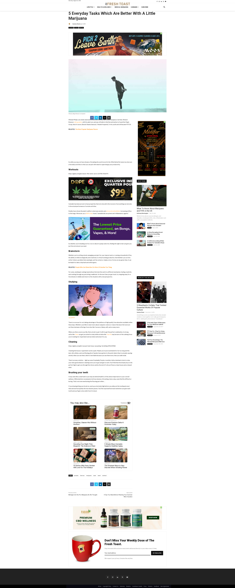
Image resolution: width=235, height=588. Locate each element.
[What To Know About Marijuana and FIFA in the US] (152, 195)
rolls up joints (78, 122)
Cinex (76, 334)
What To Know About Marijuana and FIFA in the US (150, 209)
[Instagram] (112, 577)
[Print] (109, 118)
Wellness (81, 27)
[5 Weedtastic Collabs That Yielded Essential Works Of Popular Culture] (152, 292)
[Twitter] (96, 118)
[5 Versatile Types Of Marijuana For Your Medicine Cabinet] (141, 325)
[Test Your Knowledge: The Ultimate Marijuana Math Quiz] (141, 342)
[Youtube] (127, 577)
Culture (76, 27)
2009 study (89, 213)
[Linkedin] (100, 118)
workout (104, 475)
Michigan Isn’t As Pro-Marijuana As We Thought (82, 495)
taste (94, 475)
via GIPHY (71, 317)
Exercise (82, 475)
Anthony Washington (142, 213)
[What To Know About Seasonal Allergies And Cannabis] (141, 226)
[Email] (104, 118)
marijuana (89, 475)
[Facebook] (92, 118)
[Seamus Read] (69, 24)
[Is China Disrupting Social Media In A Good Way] (141, 234)
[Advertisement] (100, 145)
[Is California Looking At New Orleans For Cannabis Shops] (141, 243)
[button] (164, 7)
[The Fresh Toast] (117, 4)
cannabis (76, 475)
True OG (109, 334)
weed (99, 475)
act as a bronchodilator (113, 211)
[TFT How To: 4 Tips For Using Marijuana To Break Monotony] (141, 333)
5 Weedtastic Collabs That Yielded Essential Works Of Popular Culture (151, 307)
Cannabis (71, 27)
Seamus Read (76, 24)
